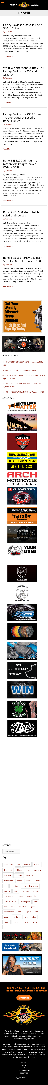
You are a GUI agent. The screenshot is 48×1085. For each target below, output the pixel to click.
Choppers (18, 875)
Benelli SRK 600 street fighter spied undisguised (22, 213)
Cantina (7, 875)
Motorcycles (10, 901)
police (29, 912)
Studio (24, 1062)
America (27, 864)
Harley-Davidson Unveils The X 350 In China (22, 26)
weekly (35, 922)
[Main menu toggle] (2, 2)
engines (28, 881)
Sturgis (6, 922)
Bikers (19, 870)
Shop (34, 917)
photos (20, 912)
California (37, 870)
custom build (8, 881)
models (20, 896)
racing (7, 917)
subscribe (17, 922)
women (6, 927)
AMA (18, 864)
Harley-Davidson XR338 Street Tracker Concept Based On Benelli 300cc (22, 117)
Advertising (24, 1070)
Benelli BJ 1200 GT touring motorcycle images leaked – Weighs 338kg (20, 164)
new (5, 907)
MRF (36, 902)
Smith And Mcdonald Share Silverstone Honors (20, 370)
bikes (28, 870)
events (38, 880)
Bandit (37, 864)
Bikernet (8, 870)
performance (9, 912)
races (37, 912)
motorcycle (31, 896)
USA (26, 922)
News (24, 1068)
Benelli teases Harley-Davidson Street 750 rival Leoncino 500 (22, 259)
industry (7, 891)
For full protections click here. (24, 1057)
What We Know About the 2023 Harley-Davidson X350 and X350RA (23, 71)
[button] (46, 2)
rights (26, 917)
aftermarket (8, 864)
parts (33, 907)
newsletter (23, 907)
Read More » (8, 56)
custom (29, 875)
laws (15, 891)
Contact (24, 1073)
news (13, 907)
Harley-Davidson (30, 886)
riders (17, 917)
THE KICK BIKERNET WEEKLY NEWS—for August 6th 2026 (23, 392)
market (36, 891)
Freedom (14, 886)
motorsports (25, 902)
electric (19, 881)
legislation (25, 891)
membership (8, 896)
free (5, 886)
